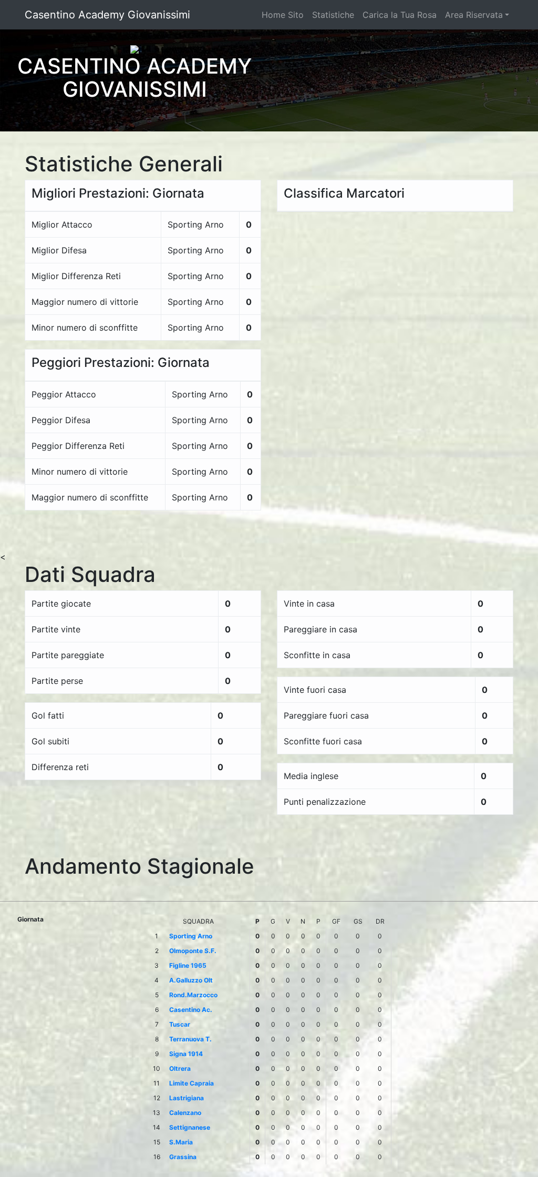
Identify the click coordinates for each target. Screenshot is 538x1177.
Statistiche (333, 14)
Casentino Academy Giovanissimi (107, 14)
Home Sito (283, 14)
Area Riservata (474, 14)
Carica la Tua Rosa (400, 14)
